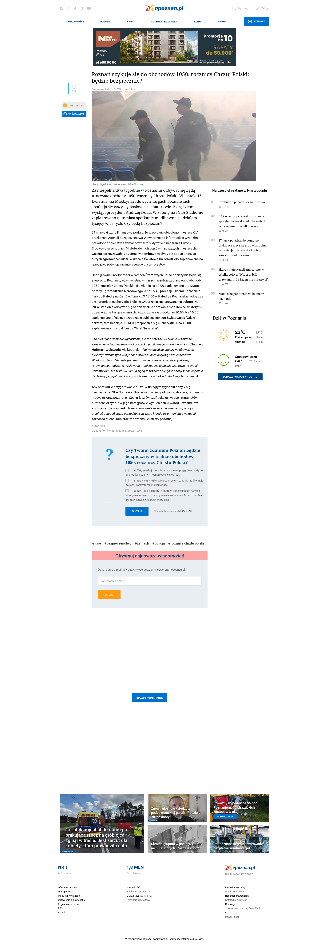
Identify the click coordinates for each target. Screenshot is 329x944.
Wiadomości (76, 21)
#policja (159, 543)
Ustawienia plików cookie (71, 899)
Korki (197, 21)
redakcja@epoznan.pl (138, 891)
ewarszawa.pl (160, 938)
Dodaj (109, 594)
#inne (96, 543)
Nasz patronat (65, 891)
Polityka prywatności (69, 895)
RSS (60, 908)
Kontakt (259, 21)
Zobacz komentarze (150, 697)
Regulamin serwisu (68, 904)
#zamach (142, 543)
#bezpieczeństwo (118, 543)
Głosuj (137, 511)
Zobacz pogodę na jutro (240, 376)
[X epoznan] (82, 8)
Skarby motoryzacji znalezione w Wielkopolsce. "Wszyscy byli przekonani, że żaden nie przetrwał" (243, 274)
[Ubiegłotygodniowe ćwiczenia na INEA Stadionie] (150, 136)
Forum (222, 21)
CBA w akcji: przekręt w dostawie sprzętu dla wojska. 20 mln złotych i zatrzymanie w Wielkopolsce (243, 221)
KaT (102, 426)
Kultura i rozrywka (164, 21)
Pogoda (105, 21)
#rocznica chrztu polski (186, 543)
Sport (131, 21)
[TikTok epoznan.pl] (75, 8)
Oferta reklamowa (67, 887)
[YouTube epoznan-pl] (89, 8)
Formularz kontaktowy (138, 899)
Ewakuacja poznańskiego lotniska (242, 202)
